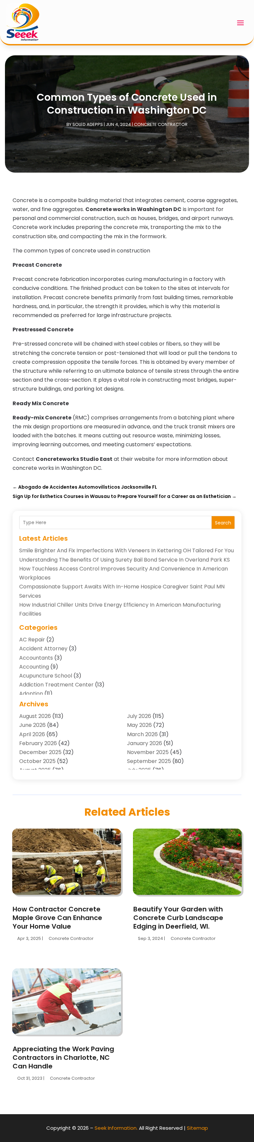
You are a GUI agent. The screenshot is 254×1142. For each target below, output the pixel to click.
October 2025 (37, 761)
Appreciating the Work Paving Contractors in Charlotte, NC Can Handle (63, 1057)
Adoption (31, 693)
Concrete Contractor (161, 124)
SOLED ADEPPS (87, 124)
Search (223, 522)
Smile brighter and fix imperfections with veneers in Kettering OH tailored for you (126, 550)
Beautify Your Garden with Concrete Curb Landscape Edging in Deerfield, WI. (178, 917)
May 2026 (139, 725)
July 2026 (139, 716)
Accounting (34, 667)
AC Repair (32, 639)
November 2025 (148, 752)
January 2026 (144, 743)
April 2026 (32, 734)
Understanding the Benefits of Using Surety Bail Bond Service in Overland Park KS (124, 560)
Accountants (36, 658)
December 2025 (40, 752)
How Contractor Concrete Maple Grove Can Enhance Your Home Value (57, 917)
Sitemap (197, 1127)
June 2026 (32, 725)
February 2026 (38, 743)
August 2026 (35, 716)
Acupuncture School (45, 676)
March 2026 (142, 734)
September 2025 (149, 761)
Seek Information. (116, 1127)
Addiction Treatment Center (56, 684)
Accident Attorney (43, 648)
